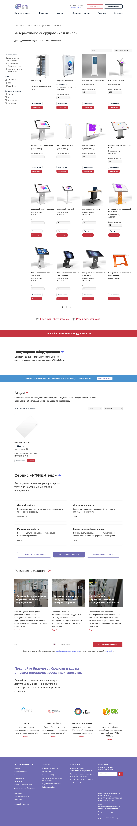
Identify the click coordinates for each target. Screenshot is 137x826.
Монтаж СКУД (47, 772)
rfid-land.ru (109, 651)
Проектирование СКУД (50, 768)
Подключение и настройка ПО (52, 784)
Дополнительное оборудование (25, 788)
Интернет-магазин (24, 765)
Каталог (17, 768)
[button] (95, 6)
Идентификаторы (20, 772)
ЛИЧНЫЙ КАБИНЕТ (21, 804)
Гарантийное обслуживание (88, 529)
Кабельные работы (49, 787)
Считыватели (19, 778)
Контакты (118, 13)
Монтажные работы (28, 529)
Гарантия (102, 13)
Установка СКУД (48, 775)
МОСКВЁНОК (54, 723)
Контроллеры (19, 775)
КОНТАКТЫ (18, 794)
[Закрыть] (134, 378)
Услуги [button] (60, 13)
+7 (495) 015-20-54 (76, 5)
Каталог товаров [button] (22, 13)
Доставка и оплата (81, 13)
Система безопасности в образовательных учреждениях (31, 599)
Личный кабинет (26, 505)
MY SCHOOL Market (82, 723)
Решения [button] (43, 13)
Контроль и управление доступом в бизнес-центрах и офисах (68, 599)
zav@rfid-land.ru (75, 7)
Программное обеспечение (23, 784)
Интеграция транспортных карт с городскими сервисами (105, 599)
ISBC (110, 723)
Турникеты (18, 781)
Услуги (46, 765)
